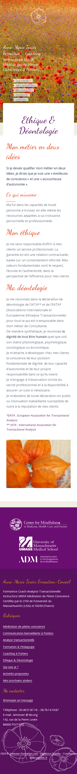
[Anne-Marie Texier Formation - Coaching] (38, 16)
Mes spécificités (25, 85)
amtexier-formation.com (23, 753)
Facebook (22, 95)
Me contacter (24, 90)
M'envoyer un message (18, 700)
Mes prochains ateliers (17, 680)
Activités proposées (16, 673)
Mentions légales (50, 753)
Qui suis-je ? (23, 80)
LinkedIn (21, 99)
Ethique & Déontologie (18, 660)
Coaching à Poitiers (15, 653)
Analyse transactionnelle (18, 640)
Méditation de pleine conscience (24, 626)
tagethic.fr (41, 757)
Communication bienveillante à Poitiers (28, 633)
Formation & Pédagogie (19, 647)
